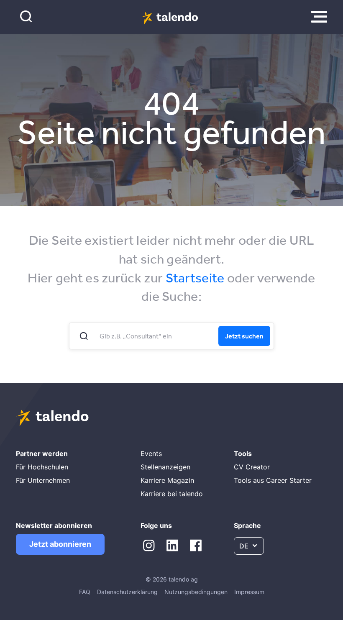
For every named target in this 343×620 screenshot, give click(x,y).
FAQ (84, 591)
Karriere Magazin (167, 480)
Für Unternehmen (43, 480)
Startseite (195, 277)
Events (151, 453)
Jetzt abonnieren (60, 544)
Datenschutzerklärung (127, 591)
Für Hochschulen (42, 467)
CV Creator (252, 467)
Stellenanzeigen (165, 467)
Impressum (249, 591)
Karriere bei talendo (172, 493)
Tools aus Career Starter (273, 480)
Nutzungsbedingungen (196, 591)
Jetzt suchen (244, 336)
